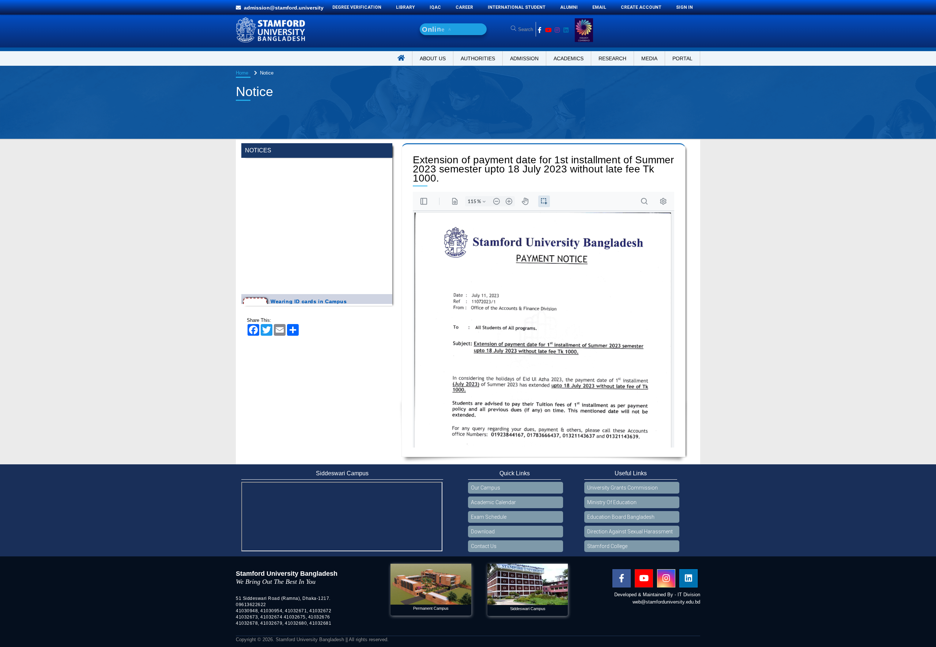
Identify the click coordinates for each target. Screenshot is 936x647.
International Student (517, 7)
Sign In (684, 7)
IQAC (435, 7)
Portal (682, 58)
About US (433, 58)
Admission (524, 58)
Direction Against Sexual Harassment (630, 531)
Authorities (478, 58)
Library (405, 7)
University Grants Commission (622, 488)
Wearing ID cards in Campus (309, 266)
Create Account (641, 7)
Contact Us (484, 546)
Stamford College (607, 546)
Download (483, 531)
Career (464, 7)
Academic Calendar (493, 502)
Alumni (569, 7)
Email (599, 7)
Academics (569, 58)
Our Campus (485, 488)
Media (649, 58)
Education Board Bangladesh (620, 517)
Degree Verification (356, 7)
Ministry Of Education (612, 502)
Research (612, 58)
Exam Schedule (488, 517)
